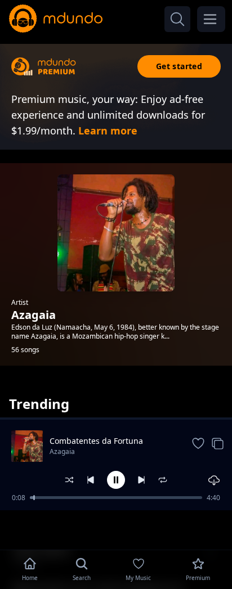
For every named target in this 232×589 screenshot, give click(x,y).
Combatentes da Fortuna (96, 440)
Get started (179, 66)
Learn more (107, 130)
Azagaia (62, 451)
